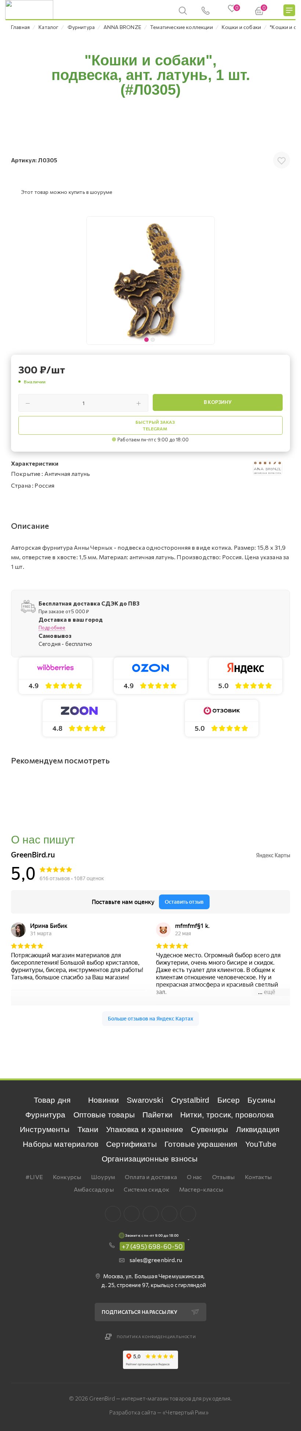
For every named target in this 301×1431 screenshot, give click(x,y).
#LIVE (34, 1176)
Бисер (228, 1100)
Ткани (88, 1129)
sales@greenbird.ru (156, 1259)
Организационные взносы (150, 1158)
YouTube (260, 1144)
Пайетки (157, 1114)
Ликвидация (258, 1129)
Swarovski (145, 1100)
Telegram (151, 1214)
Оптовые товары (104, 1114)
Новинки (103, 1100)
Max (131, 1214)
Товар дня (52, 1100)
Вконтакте (113, 1214)
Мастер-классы (201, 1189)
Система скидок (146, 1189)
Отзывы (223, 1176)
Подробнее (52, 627)
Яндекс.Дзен (188, 1214)
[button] (207, 280)
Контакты (258, 1176)
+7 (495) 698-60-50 (152, 1246)
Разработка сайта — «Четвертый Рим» (158, 1412)
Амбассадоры (94, 1189)
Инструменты (45, 1129)
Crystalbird (190, 1100)
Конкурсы (67, 1176)
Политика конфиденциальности (156, 1336)
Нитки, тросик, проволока (227, 1114)
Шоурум (103, 1176)
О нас (194, 1176)
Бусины (261, 1100)
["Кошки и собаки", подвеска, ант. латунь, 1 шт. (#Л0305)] (150, 280)
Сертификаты (131, 1144)
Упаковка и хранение (144, 1129)
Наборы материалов (60, 1144)
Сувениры (209, 1129)
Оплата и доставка (151, 1176)
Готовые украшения (200, 1144)
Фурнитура (45, 1114)
